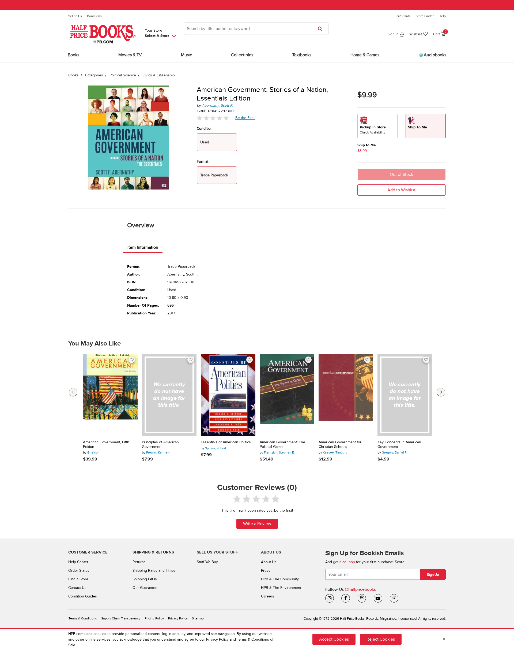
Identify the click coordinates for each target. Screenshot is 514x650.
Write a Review (257, 523)
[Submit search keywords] (322, 28)
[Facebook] (345, 598)
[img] (213, 118)
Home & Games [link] (364, 55)
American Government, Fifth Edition (106, 444)
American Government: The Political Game (282, 444)
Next (441, 392)
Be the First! (245, 117)
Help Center (78, 562)
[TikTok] (394, 598)
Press (265, 570)
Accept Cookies (334, 639)
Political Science (122, 75)
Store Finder (425, 16)
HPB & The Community (280, 579)
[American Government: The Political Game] (287, 395)
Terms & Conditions (83, 618)
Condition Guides (82, 596)
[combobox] (256, 29)
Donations (94, 16)
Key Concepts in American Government (399, 444)
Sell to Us (75, 16)
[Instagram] (329, 598)
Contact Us (77, 587)
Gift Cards (403, 16)
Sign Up (433, 575)
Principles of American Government (160, 444)
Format (202, 161)
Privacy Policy (178, 618)
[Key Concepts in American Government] (404, 395)
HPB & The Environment (281, 587)
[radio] (377, 126)
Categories (94, 75)
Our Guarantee (145, 587)
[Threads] (362, 598)
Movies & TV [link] (130, 55)
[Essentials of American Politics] (228, 395)
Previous (73, 392)
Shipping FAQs (145, 579)
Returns (139, 562)
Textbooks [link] (301, 55)
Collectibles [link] (242, 55)
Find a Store (78, 579)
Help (442, 16)
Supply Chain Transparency (120, 618)
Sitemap (198, 618)
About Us (269, 562)
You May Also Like (94, 343)
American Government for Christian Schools (340, 444)
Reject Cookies (380, 639)
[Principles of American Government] (169, 395)
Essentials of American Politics (226, 442)
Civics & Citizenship (158, 75)
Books (73, 75)
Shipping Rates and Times (154, 570)
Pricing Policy (154, 618)
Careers (267, 596)
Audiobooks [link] (434, 55)
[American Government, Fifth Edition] (110, 395)
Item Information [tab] (142, 247)
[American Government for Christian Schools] (346, 395)
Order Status (78, 570)
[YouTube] (378, 598)
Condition (205, 128)
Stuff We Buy (207, 562)
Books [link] (73, 55)
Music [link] (186, 55)
